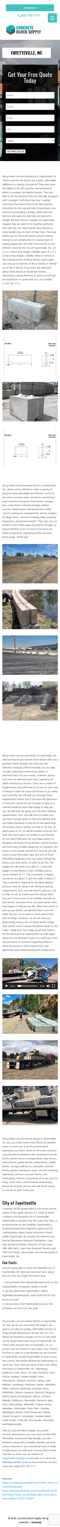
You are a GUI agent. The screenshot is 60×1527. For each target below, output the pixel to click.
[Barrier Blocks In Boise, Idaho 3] (30, 420)
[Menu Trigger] (52, 17)
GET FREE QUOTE (15, 151)
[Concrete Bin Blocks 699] (30, 628)
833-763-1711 (30, 15)
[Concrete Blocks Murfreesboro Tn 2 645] (30, 328)
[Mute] (48, 986)
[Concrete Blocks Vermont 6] (30, 1124)
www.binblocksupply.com (15, 1458)
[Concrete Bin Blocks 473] (30, 719)
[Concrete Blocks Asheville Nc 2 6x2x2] (30, 374)
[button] (30, 973)
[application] (30, 973)
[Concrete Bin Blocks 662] (30, 673)
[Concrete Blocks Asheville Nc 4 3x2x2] (30, 466)
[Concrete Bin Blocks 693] (30, 582)
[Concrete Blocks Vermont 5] (30, 1032)
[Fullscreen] (53, 986)
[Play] (6, 986)
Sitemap (36, 1522)
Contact (30, 7)
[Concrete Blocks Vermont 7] (30, 1078)
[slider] (27, 986)
